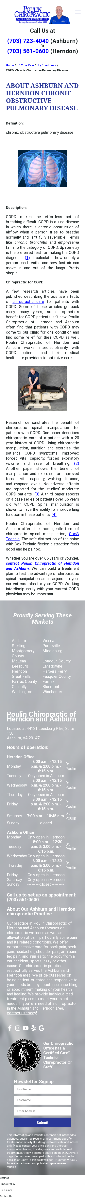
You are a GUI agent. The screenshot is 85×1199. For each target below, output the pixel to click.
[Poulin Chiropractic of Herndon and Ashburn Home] (42, 14)
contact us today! (22, 1013)
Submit (42, 1123)
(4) (54, 514)
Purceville (51, 645)
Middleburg (52, 650)
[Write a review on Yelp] (34, 1029)
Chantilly (19, 686)
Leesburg (20, 666)
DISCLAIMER (70, 1152)
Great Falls (21, 676)
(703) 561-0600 (28, 51)
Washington (22, 691)
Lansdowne (52, 666)
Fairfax (48, 681)
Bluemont (50, 686)
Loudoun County (56, 661)
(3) (36, 494)
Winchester (52, 691)
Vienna (48, 640)
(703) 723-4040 (28, 40)
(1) (27, 257)
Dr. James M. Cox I (65, 1159)
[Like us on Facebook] (10, 1029)
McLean (19, 661)
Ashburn (19, 640)
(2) (76, 463)
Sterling (18, 645)
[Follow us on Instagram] (18, 1029)
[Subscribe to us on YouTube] (26, 1029)
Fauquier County (56, 676)
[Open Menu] (78, 12)
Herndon (19, 671)
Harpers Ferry (54, 671)
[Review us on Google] (41, 1029)
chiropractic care (28, 301)
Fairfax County (24, 681)
